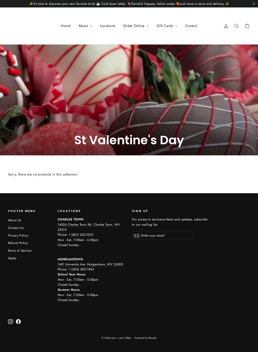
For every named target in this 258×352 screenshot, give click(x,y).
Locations (107, 25)
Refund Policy (18, 243)
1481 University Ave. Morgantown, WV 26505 (90, 264)
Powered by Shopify (145, 338)
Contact (191, 25)
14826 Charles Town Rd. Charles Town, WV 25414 (89, 227)
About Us (14, 220)
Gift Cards (165, 25)
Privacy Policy (18, 235)
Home (65, 25)
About (83, 25)
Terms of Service (19, 250)
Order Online (134, 25)
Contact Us (16, 227)
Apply (12, 258)
